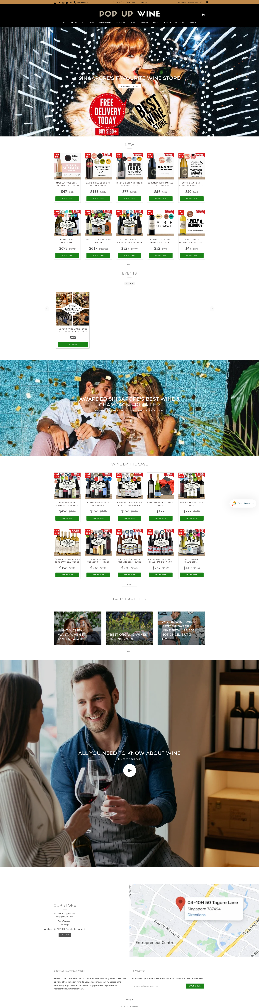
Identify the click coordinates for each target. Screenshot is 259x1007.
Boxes (133, 22)
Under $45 (121, 22)
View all (129, 264)
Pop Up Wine (128, 1006)
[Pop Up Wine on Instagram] (67, 2)
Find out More (129, 417)
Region (167, 22)
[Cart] (201, 14)
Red (83, 22)
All (65, 22)
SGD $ (128, 1000)
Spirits (156, 22)
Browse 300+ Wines (129, 86)
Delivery (179, 22)
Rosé (92, 22)
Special (144, 22)
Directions (65, 935)
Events (192, 22)
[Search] (206, 2)
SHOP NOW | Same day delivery (130, 2)
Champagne (105, 22)
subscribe (195, 986)
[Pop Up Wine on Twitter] (60, 2)
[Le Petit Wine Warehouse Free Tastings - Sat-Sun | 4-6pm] (72, 309)
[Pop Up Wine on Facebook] (63, 2)
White (74, 22)
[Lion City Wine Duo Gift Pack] (160, 486)
